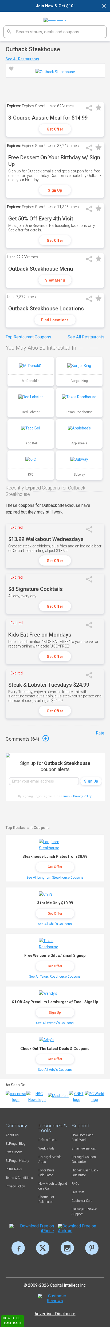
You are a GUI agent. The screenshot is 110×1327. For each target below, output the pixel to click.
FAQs (75, 1184)
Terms (65, 796)
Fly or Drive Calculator (46, 1172)
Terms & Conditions (19, 1178)
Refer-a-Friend (47, 1140)
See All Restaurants (22, 59)
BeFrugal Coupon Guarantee (84, 1159)
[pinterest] (92, 1248)
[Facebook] (18, 1248)
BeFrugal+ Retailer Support (84, 1211)
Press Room (14, 1152)
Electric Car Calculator (46, 1199)
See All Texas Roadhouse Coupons (55, 976)
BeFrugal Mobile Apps (49, 1159)
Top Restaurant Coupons (28, 336)
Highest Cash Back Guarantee (85, 1172)
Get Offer (55, 129)
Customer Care (82, 1201)
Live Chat (78, 1192)
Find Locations (55, 320)
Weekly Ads (46, 1148)
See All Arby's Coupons (55, 1070)
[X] (42, 1248)
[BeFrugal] (55, 18)
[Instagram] (67, 1248)
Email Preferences (84, 1148)
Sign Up (55, 190)
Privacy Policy (82, 796)
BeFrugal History (17, 1161)
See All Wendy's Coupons (55, 1023)
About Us (12, 1135)
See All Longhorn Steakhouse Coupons (55, 877)
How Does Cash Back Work (82, 1137)
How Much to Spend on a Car (52, 1186)
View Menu (55, 280)
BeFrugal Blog (15, 1144)
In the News (14, 1169)
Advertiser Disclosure (54, 1313)
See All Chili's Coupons (55, 924)
